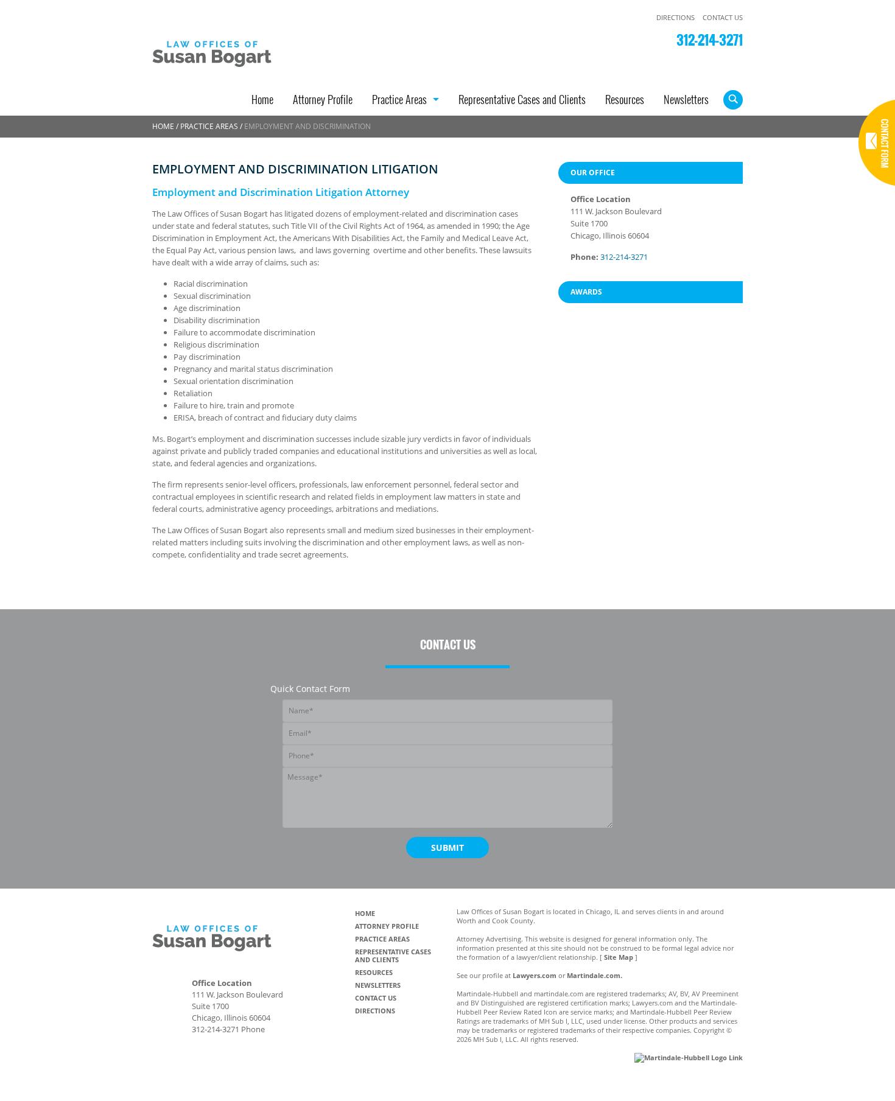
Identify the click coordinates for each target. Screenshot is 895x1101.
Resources (624, 100)
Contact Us (723, 17)
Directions (675, 17)
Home (262, 100)
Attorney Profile (323, 100)
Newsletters (686, 100)
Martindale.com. (594, 975)
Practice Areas (399, 100)
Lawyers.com (534, 975)
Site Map (618, 957)
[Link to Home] (219, 50)
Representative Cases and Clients (522, 100)
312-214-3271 (709, 39)
